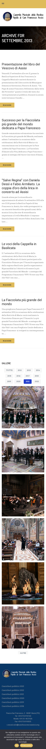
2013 (29, 370)
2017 (27, 376)
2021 (28, 381)
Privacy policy (26, 745)
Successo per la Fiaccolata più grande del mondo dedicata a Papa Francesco (21, 124)
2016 (18, 376)
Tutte (9, 370)
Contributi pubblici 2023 (13, 686)
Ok (17, 745)
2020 (18, 381)
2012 (20, 370)
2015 (9, 376)
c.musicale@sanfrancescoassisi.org (23, 725)
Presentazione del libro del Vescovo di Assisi (21, 66)
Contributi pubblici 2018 (13, 706)
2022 (37, 381)
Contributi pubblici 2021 (13, 694)
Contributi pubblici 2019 (13, 702)
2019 (9, 381)
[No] (43, 739)
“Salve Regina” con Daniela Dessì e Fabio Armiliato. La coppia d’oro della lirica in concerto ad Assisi (21, 186)
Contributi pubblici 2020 (13, 698)
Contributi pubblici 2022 (13, 690)
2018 (37, 376)
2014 (38, 370)
